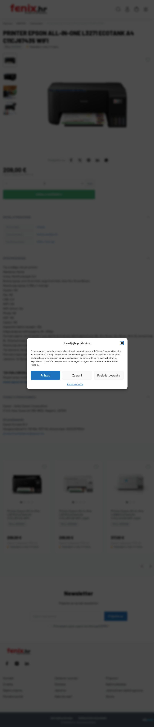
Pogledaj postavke (108, 375)
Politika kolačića (75, 384)
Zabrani (77, 375)
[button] (122, 343)
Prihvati (45, 375)
